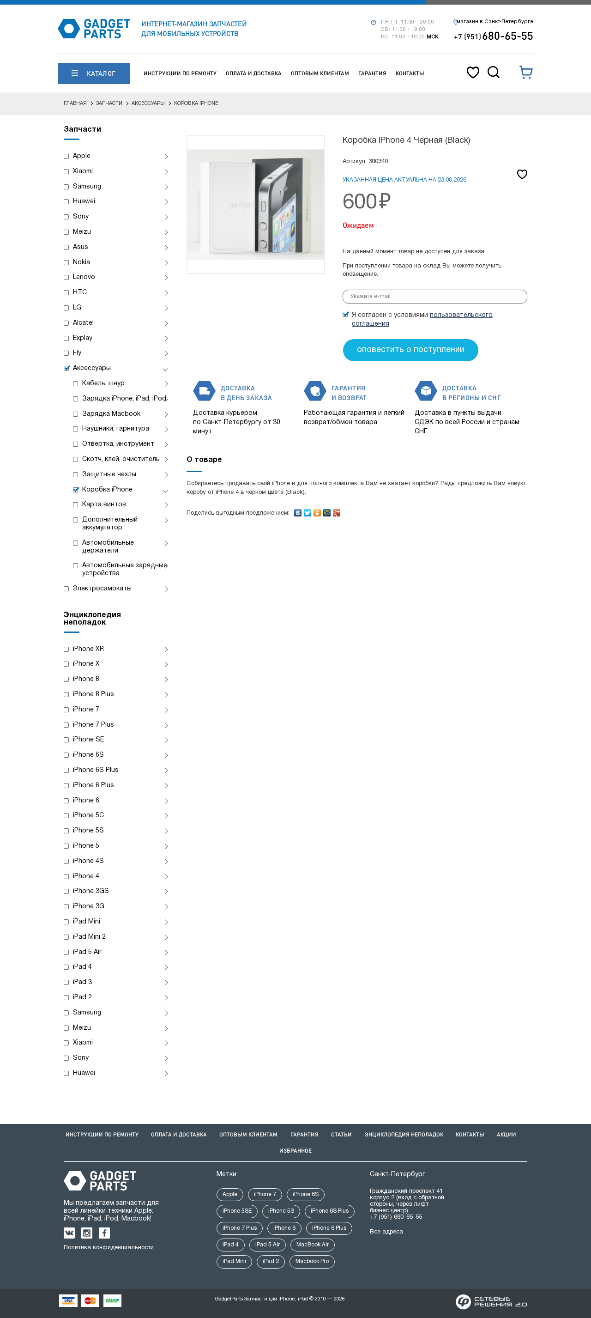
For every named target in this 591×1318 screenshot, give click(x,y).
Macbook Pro (312, 1261)
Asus (80, 247)
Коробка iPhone (107, 490)
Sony (81, 217)
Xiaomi (83, 172)
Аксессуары (92, 368)
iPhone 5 (86, 846)
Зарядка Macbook (111, 414)
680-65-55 (493, 35)
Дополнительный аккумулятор (110, 524)
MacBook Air (312, 1244)
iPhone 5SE (237, 1211)
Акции (506, 1134)
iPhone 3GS (91, 891)
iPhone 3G (88, 907)
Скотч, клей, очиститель (121, 459)
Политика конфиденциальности (109, 1248)
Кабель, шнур (103, 384)
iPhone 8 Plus (93, 695)
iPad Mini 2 (89, 937)
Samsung (87, 187)
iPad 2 (82, 998)
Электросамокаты (102, 589)
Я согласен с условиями (422, 319)
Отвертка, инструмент (118, 444)
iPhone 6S (88, 755)
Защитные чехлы (109, 475)
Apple (81, 156)
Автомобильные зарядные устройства (124, 570)
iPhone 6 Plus (93, 786)
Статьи (341, 1134)
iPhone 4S (88, 861)
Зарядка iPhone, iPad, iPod (124, 399)
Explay (82, 338)
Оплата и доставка (254, 73)
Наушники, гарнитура (115, 429)
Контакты (410, 73)
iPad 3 (82, 982)
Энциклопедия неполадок (404, 1134)
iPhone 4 (86, 877)
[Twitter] (308, 510)
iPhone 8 (86, 679)
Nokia (81, 263)
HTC (80, 293)
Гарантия (372, 73)
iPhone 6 (86, 801)
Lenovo (84, 277)
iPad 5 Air (87, 952)
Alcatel (83, 323)
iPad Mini (86, 922)
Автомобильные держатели (108, 547)
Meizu (82, 232)
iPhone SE (88, 740)
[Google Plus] (337, 510)
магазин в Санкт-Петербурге (495, 21)
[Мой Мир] (327, 510)
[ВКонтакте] (298, 510)
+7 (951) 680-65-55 (396, 1217)
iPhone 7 (86, 710)
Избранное (295, 1150)
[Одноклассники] (317, 510)
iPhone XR (88, 649)
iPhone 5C (88, 816)
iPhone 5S (88, 831)
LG (77, 308)
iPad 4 (82, 967)
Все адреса (386, 1232)
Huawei (84, 202)
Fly (77, 353)
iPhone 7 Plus (93, 725)
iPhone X (86, 664)
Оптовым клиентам (320, 73)
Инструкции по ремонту (180, 73)
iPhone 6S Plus (96, 770)
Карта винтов (104, 505)
